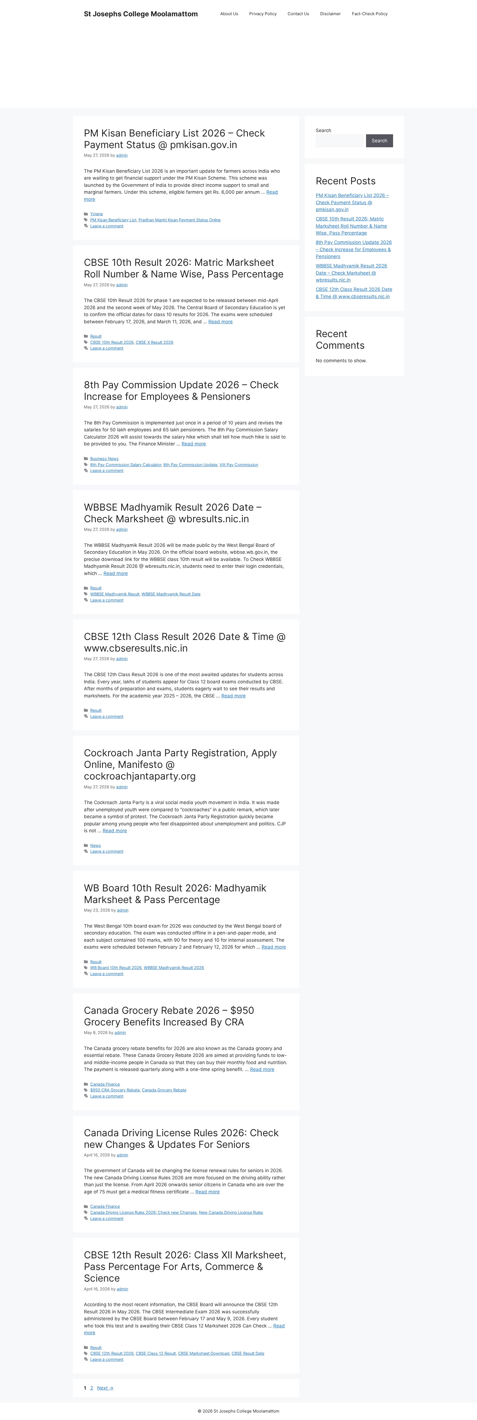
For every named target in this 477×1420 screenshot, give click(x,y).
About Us (229, 13)
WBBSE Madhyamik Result (114, 594)
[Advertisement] (238, 69)
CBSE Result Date (248, 1353)
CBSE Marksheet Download (203, 1353)
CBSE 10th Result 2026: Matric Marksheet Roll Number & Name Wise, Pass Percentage (183, 268)
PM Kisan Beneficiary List (113, 219)
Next (105, 1388)
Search (323, 130)
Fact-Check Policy (370, 13)
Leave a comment (106, 226)
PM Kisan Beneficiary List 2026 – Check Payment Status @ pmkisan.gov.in (174, 138)
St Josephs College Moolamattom (141, 14)
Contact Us (298, 13)
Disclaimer (330, 13)
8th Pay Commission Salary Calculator (125, 464)
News (95, 845)
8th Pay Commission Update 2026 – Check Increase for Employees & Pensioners (181, 390)
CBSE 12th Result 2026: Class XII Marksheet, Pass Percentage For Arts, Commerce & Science (185, 1266)
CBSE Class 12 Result (156, 1353)
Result (96, 336)
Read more (220, 321)
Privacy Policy (263, 13)
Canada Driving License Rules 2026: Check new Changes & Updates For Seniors (181, 1138)
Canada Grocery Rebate (164, 1090)
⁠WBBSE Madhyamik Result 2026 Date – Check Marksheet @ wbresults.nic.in (172, 512)
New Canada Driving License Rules (231, 1212)
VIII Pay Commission (238, 464)
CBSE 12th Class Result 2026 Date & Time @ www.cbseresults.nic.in (185, 642)
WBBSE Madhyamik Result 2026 (174, 967)
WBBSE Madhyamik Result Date (171, 594)
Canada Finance (105, 1084)
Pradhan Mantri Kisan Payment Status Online (180, 219)
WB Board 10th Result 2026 (116, 967)
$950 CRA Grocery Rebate (115, 1090)
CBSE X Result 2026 (154, 342)
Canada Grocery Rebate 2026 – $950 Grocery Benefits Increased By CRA (169, 1016)
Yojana (96, 213)
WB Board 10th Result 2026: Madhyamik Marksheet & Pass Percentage (175, 893)
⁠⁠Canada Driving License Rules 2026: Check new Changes (143, 1212)
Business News (104, 458)
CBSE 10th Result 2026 (112, 342)
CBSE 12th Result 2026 (112, 1353)
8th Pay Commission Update (190, 464)
